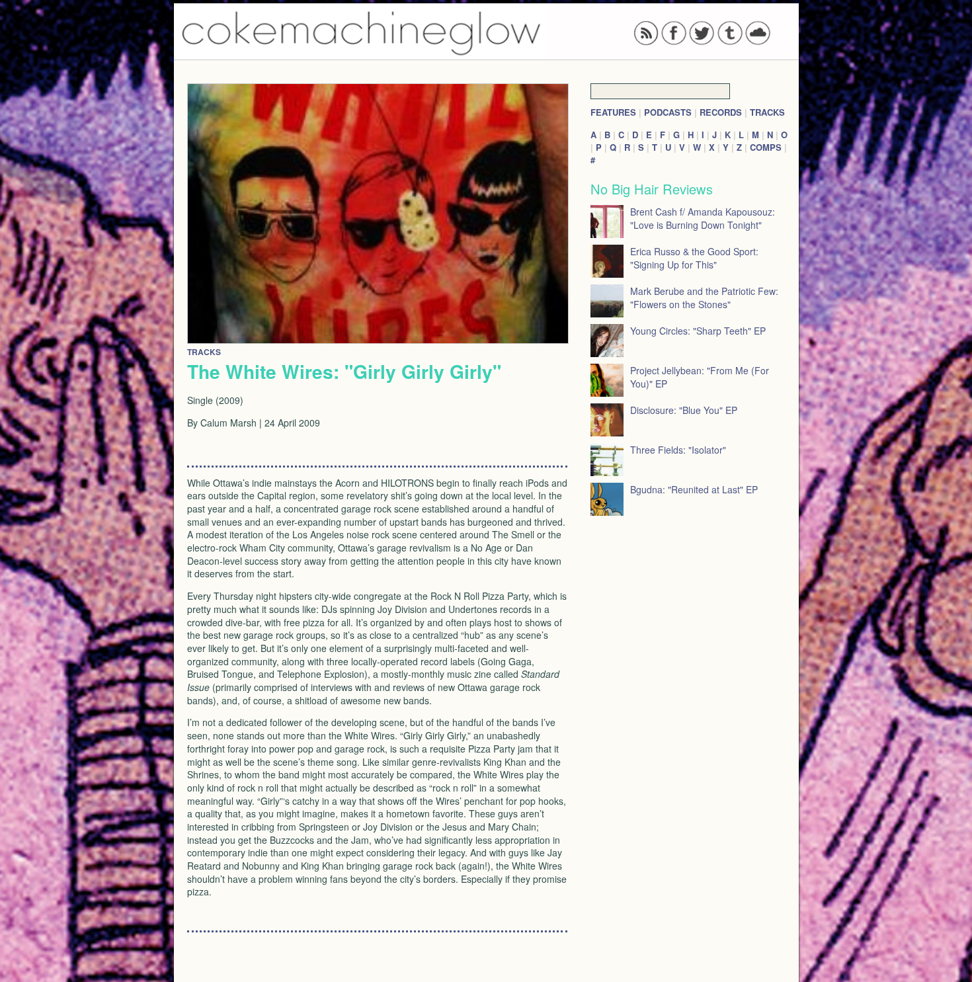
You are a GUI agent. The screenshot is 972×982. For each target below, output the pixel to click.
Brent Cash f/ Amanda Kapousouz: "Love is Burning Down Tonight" (702, 218)
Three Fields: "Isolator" (678, 449)
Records (721, 112)
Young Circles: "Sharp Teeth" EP (698, 330)
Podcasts (668, 112)
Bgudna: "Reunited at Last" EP (694, 489)
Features (613, 112)
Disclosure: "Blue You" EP (683, 410)
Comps (766, 147)
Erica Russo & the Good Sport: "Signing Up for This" (694, 258)
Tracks (767, 112)
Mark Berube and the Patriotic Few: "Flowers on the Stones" (704, 297)
